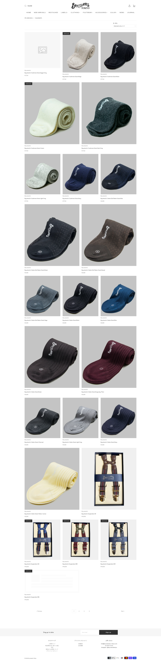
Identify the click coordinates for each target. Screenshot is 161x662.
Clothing (75, 12)
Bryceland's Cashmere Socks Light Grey (35, 198)
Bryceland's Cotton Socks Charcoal (34, 442)
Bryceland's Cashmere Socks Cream (34, 148)
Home (28, 12)
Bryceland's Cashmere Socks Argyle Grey (36, 73)
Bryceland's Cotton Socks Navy (109, 442)
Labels (64, 12)
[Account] (129, 6)
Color (113, 12)
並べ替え (115, 23)
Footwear (87, 12)
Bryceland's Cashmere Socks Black (110, 76)
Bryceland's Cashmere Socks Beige (72, 76)
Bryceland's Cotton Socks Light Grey (72, 442)
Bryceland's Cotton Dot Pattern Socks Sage (36, 320)
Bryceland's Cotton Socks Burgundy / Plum (93, 392)
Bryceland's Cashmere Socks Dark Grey (92, 148)
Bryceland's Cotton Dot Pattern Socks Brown (36, 270)
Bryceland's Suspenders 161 (89, 514)
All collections (29, 18)
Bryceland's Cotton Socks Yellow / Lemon (35, 514)
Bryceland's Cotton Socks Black (71, 320)
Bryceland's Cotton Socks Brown (33, 392)
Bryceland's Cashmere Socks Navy (72, 198)
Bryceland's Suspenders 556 (32, 635)
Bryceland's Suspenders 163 (32, 564)
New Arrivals (40, 12)
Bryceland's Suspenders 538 (70, 564)
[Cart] (134, 6)
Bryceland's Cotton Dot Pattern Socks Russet (93, 270)
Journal (131, 12)
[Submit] (27, 6)
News (122, 12)
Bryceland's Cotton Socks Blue (109, 320)
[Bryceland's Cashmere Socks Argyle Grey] (42, 50)
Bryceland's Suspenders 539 (108, 564)
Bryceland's (28, 70)
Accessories (101, 12)
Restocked (53, 12)
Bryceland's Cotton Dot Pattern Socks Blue (112, 198)
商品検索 (30, 6)
